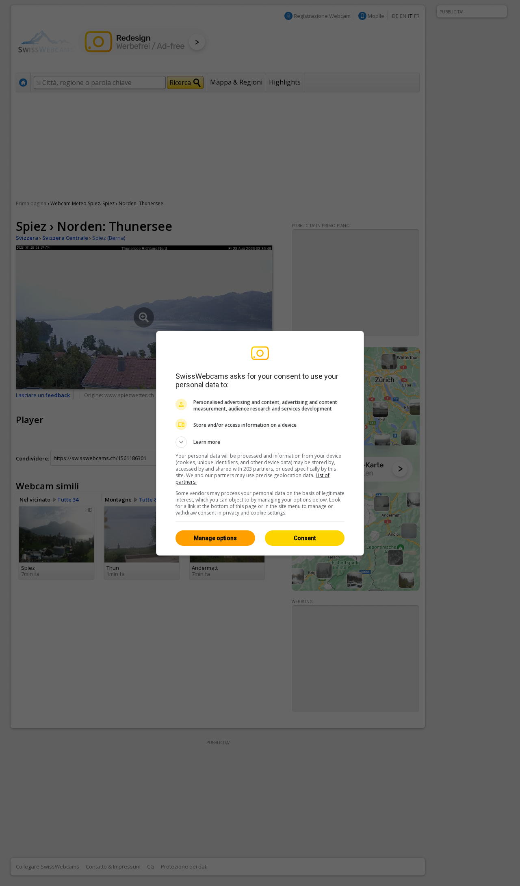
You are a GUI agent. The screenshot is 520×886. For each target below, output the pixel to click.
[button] (260, 442)
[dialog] (260, 443)
